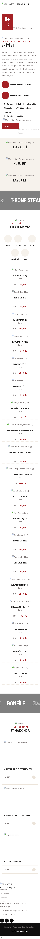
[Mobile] (1, 937)
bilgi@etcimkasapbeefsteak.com (15, 910)
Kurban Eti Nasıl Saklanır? (17, 815)
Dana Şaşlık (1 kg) (20, 563)
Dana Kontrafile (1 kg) (20, 497)
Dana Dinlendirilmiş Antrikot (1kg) (20, 430)
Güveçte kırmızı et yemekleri (18, 769)
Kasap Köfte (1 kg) (20, 651)
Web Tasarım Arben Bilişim (20, 931)
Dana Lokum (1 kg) (20, 541)
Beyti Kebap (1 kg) (20, 298)
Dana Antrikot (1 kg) (20, 342)
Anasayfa (3, 890)
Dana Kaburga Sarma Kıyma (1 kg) (20, 474)
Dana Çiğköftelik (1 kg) (20, 408)
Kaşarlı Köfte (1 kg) (20, 673)
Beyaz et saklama (12, 861)
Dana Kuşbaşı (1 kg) (20, 519)
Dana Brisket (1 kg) (20, 386)
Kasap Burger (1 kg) (20, 629)
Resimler (3, 898)
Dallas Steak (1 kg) (20, 320)
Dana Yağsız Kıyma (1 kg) (20, 607)
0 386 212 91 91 (9, 914)
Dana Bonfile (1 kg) (20, 364)
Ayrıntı (7, 777)
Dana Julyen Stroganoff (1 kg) (20, 452)
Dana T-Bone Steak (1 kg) (20, 585)
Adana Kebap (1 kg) (20, 276)
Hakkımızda (4, 894)
